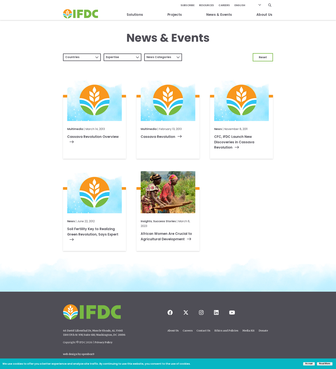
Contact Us (203, 330)
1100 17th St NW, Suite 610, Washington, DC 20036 (94, 334)
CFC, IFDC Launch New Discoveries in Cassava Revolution (234, 142)
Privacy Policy (103, 342)
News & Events (219, 14)
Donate (263, 330)
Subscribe (187, 5)
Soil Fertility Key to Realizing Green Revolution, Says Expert (92, 232)
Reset (263, 57)
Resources (206, 5)
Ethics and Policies (226, 330)
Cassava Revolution (158, 136)
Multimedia (75, 129)
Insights (146, 221)
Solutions (135, 14)
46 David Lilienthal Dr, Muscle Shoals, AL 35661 (93, 330)
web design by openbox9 (78, 354)
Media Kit (248, 330)
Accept (309, 364)
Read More (324, 364)
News (218, 129)
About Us (264, 14)
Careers (224, 5)
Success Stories (164, 221)
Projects (174, 14)
